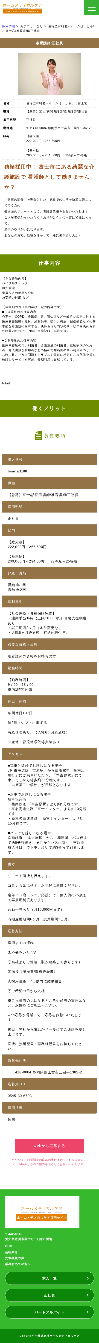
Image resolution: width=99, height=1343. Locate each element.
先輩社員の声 (14, 1258)
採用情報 (8, 26)
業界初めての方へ (18, 1264)
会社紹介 (11, 1252)
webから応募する (49, 1146)
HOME (10, 1246)
